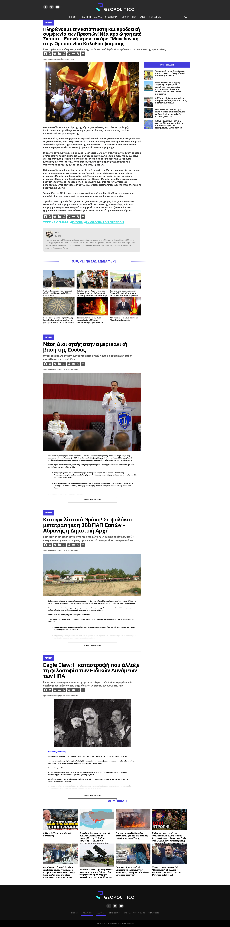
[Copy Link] (78, 54)
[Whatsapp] (64, 54)
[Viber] (69, 54)
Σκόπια (77, 222)
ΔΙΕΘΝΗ (73, 17)
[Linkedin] (59, 54)
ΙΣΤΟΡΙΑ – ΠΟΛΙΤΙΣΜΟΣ (133, 17)
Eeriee (131, 923)
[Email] (73, 54)
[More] (83, 54)
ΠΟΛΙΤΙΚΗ (86, 17)
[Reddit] (55, 54)
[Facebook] (45, 54)
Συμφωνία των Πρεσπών (105, 222)
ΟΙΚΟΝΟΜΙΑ (111, 17)
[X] (50, 54)
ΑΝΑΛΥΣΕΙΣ (155, 17)
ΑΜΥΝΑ (98, 17)
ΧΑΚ (57, 232)
